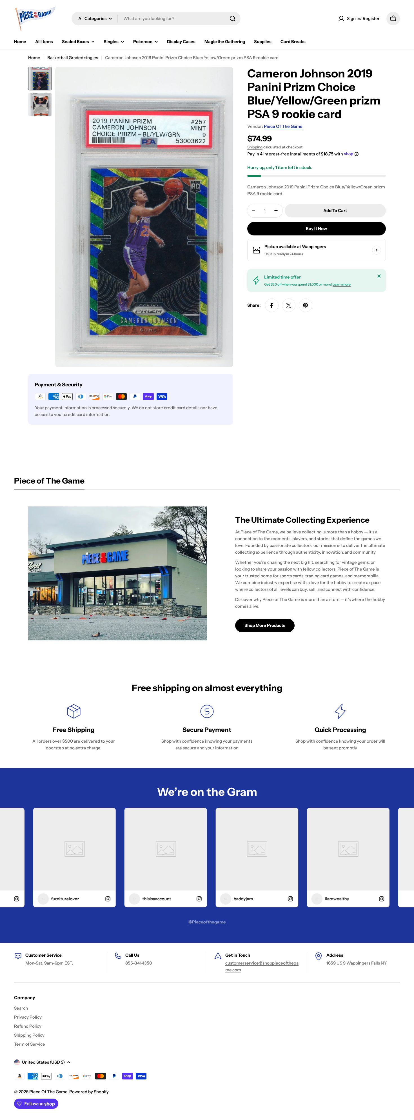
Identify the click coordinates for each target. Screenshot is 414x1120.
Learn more (342, 284)
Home (34, 57)
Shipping (254, 147)
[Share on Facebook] (272, 305)
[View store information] (376, 250)
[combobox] (156, 18)
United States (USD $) (43, 1062)
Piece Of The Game (283, 126)
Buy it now (316, 228)
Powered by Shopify (89, 1091)
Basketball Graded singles (72, 57)
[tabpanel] (207, 573)
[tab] (49, 482)
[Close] (379, 276)
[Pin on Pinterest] (305, 305)
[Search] (232, 18)
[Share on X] (288, 305)
